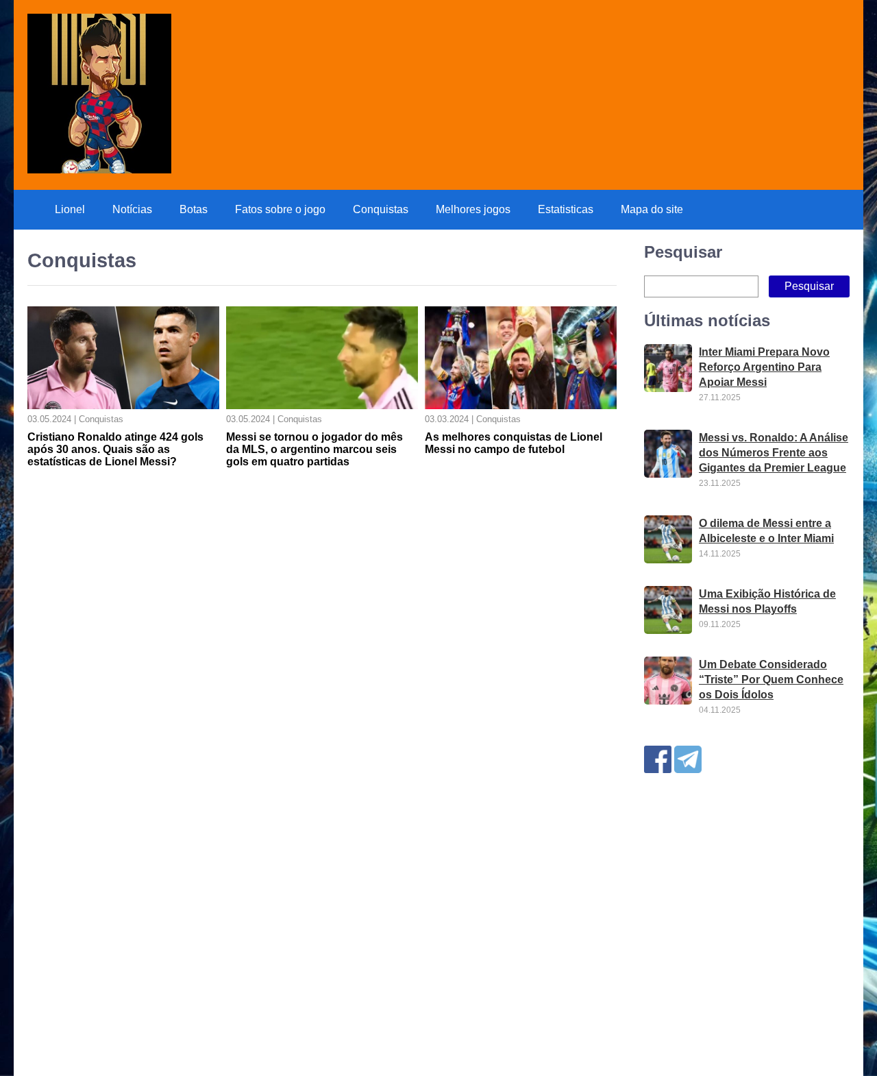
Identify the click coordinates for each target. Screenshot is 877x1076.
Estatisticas (565, 209)
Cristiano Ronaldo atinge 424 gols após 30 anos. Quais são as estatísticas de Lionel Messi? (115, 449)
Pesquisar (683, 252)
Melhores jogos (473, 209)
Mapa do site (652, 209)
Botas (194, 209)
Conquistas (380, 209)
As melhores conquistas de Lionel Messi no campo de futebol (513, 443)
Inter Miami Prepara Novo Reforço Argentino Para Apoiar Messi (764, 367)
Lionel (70, 209)
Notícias (132, 209)
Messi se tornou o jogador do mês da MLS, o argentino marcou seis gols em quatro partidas (314, 449)
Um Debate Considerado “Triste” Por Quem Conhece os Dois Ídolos (771, 679)
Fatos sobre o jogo (280, 209)
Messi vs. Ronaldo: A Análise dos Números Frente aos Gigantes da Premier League (773, 453)
